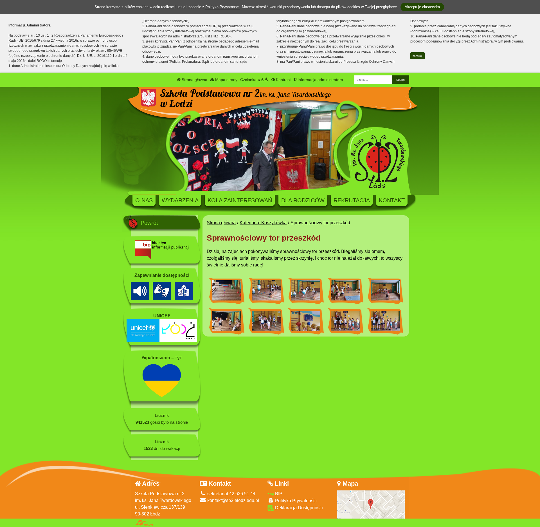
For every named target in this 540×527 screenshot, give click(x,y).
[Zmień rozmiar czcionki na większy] (262, 79)
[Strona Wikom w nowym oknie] (144, 523)
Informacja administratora (319, 79)
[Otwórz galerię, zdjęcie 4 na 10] (345, 290)
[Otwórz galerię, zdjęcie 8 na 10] (305, 321)
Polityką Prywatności (222, 7)
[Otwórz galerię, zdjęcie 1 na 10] (226, 290)
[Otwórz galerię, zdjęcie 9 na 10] (345, 321)
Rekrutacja (352, 200)
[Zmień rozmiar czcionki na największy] (266, 79)
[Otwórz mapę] (371, 504)
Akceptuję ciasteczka (422, 7)
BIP (278, 493)
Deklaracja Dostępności (298, 507)
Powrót (149, 223)
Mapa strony (225, 79)
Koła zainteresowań (240, 200)
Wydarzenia (180, 200)
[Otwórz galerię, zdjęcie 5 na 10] (385, 290)
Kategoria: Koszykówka (263, 222)
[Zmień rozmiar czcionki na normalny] (259, 79)
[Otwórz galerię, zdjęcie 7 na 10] (266, 321)
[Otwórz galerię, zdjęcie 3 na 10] (305, 290)
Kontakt (392, 200)
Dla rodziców (303, 200)
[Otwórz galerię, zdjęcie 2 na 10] (266, 290)
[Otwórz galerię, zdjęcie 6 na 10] (226, 321)
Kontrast (283, 79)
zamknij (417, 55)
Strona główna (194, 79)
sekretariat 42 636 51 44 (230, 493)
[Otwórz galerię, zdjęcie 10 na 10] (385, 321)
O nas (144, 200)
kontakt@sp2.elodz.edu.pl (232, 500)
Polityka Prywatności (295, 500)
